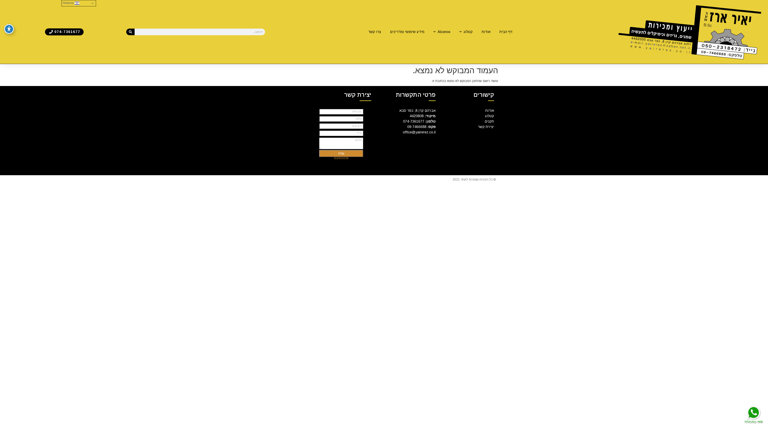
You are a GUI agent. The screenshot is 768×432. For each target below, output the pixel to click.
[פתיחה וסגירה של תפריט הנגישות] (9, 29)
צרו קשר (374, 32)
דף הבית (506, 32)
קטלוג (468, 32)
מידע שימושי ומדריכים (407, 32)
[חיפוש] (130, 32)
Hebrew (69, 3)
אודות (486, 32)
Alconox (444, 32)
